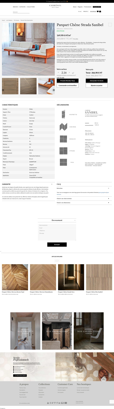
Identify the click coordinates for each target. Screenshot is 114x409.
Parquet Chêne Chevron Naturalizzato (41, 292)
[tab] (28, 184)
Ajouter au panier (96, 85)
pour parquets (102, 192)
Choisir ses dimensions (63, 202)
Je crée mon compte (20, 375)
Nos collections (42, 387)
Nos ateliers (22, 390)
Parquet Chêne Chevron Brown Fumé (13, 292)
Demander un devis (96, 81)
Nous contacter (80, 392)
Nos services (22, 394)
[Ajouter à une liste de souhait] (110, 24)
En (80, 11)
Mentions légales (62, 390)
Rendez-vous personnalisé (83, 390)
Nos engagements (23, 392)
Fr (78, 11)
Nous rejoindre (23, 397)
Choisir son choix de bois (64, 198)
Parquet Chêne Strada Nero (66, 292)
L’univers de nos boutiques (83, 387)
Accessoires (41, 394)
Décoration (41, 392)
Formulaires (60, 392)
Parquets (41, 390)
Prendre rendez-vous (67, 81)
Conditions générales (63, 387)
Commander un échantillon (68, 85)
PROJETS (85, 11)
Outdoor (41, 397)
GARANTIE (6, 184)
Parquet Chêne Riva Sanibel (94, 292)
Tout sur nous (22, 387)
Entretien (60, 188)
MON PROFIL (93, 11)
